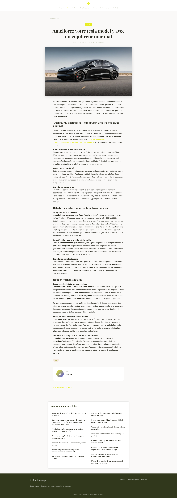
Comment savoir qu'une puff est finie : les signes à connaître (106, 442)
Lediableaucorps (38, 480)
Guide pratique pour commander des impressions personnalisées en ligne (104, 448)
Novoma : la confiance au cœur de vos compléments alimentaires (104, 455)
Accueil (61, 8)
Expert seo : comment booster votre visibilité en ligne (68, 457)
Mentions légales (133, 479)
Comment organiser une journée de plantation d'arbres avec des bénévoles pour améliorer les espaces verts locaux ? (68, 422)
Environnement (105, 8)
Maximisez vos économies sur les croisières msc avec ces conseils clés (67, 430)
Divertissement (85, 8)
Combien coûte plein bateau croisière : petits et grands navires (68, 437)
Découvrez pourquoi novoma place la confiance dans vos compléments (65, 451)
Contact (144, 479)
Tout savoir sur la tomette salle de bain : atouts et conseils (108, 428)
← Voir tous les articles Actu (63, 387)
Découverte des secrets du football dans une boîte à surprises (107, 414)
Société (115, 8)
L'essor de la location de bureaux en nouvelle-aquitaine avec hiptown (107, 462)
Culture (74, 8)
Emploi (95, 8)
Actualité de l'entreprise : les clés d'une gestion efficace (69, 444)
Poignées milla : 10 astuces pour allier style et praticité (107, 435)
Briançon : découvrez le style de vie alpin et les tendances (69, 414)
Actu (68, 8)
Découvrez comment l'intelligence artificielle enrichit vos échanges (107, 421)
